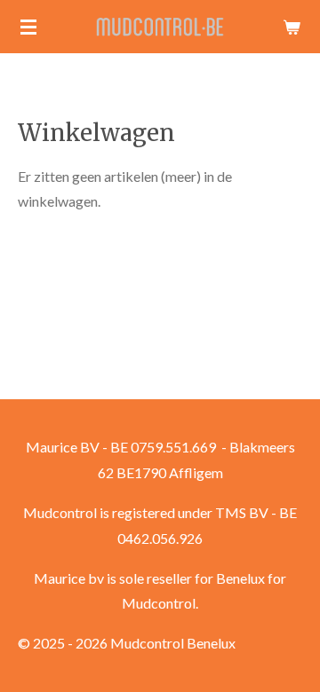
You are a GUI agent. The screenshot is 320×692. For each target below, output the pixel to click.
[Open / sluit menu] (28, 26)
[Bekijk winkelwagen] (291, 26)
